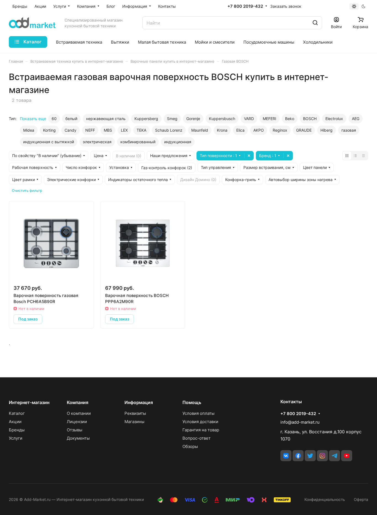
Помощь (191, 402)
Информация (138, 402)
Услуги (15, 438)
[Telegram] (334, 455)
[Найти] (315, 22)
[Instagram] (322, 455)
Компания (77, 402)
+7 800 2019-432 (245, 6)
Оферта (361, 499)
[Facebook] (298, 455)
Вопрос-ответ (196, 438)
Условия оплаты (198, 413)
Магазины (134, 421)
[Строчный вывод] (355, 156)
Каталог (17, 413)
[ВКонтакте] (285, 455)
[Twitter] (310, 455)
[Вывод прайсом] (363, 156)
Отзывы (74, 429)
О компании (79, 413)
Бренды (17, 429)
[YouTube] (346, 455)
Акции (15, 421)
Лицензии (77, 421)
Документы (78, 438)
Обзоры (190, 446)
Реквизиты (135, 413)
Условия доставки (200, 421)
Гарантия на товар (200, 429)
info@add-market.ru (300, 422)
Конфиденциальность (324, 499)
